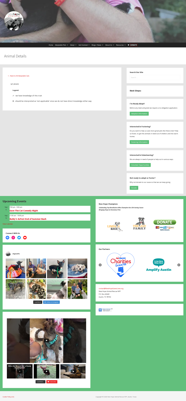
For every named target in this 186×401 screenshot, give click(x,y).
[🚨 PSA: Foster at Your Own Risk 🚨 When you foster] (36, 289)
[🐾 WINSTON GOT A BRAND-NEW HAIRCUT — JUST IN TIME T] (77, 268)
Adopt (72, 45)
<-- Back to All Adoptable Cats (18, 76)
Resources (120, 45)
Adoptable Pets (60, 45)
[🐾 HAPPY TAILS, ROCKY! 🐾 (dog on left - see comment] (77, 289)
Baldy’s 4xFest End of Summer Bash (28, 218)
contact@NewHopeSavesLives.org (111, 288)
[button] (100, 264)
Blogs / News (96, 45)
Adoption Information (139, 114)
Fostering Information (139, 142)
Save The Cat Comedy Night (24, 210)
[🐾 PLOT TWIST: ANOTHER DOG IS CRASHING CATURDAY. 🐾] (15, 289)
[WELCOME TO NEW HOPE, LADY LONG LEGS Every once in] (15, 268)
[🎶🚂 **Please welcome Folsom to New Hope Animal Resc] (57, 268)
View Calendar (8, 224)
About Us (108, 45)
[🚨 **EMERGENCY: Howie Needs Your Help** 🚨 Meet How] (57, 289)
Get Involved (83, 45)
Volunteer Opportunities (140, 165)
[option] (114, 225)
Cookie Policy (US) (8, 397)
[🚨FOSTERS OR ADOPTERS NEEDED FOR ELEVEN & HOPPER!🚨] (36, 268)
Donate (134, 188)
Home (51, 45)
